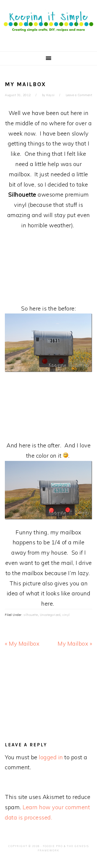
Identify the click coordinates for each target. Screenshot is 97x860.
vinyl (66, 615)
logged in (51, 757)
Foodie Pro (53, 846)
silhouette (30, 615)
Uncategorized (50, 615)
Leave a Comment (79, 95)
